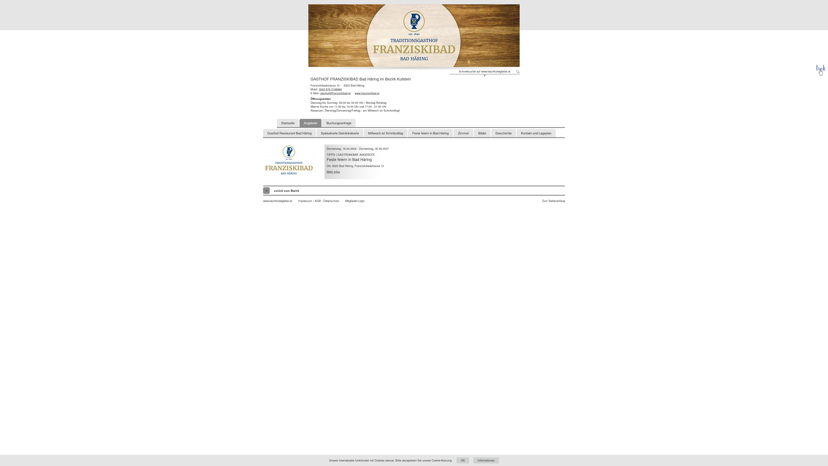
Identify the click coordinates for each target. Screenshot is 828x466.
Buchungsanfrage (338, 123)
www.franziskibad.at (367, 93)
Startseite (288, 123)
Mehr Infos (333, 172)
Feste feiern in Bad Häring (430, 133)
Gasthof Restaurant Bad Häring (289, 133)
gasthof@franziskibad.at (335, 93)
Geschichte (504, 133)
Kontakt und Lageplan (536, 133)
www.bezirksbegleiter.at (277, 201)
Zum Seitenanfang (553, 201)
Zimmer (463, 133)
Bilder (482, 133)
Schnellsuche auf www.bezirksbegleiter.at (484, 71)
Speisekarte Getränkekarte (340, 133)
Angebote (310, 123)
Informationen (486, 460)
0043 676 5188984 (330, 89)
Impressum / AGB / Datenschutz (318, 201)
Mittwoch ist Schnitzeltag (385, 133)
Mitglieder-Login (355, 201)
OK (463, 460)
